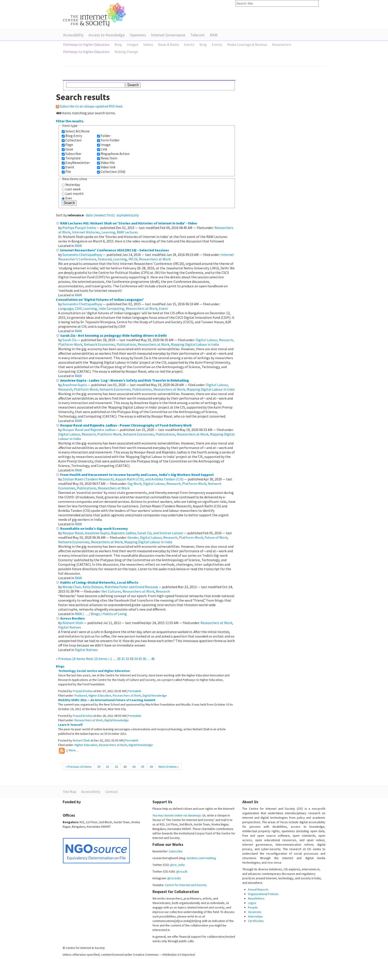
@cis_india (177, 865)
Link (104, 149)
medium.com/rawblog (201, 858)
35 (140, 658)
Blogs (95, 613)
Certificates (256, 921)
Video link (108, 167)
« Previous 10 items (71, 658)
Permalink (134, 691)
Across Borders (72, 618)
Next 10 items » (98, 658)
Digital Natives (69, 627)
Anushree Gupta (74, 385)
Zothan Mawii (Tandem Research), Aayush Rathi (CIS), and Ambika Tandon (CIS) (122, 479)
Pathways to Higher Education (86, 44)
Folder (105, 135)
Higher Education (99, 695)
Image (105, 144)
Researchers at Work (155, 259)
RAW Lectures (127, 232)
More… (74, 750)
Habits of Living (115, 613)
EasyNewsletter (77, 162)
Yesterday (72, 184)
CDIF (78, 308)
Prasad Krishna (83, 691)
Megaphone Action (115, 153)
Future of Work (216, 537)
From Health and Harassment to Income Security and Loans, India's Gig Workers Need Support (137, 474)
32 (127, 658)
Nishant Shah (72, 622)
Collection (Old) (113, 171)
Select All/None (77, 131)
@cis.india (174, 878)
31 (123, 658)
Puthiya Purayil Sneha (79, 227)
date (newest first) (100, 215)
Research (226, 340)
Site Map (69, 791)
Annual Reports (258, 889)
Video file (108, 162)
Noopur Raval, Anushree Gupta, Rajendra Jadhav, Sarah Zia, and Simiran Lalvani (122, 533)
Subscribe (176, 851)
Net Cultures (111, 591)
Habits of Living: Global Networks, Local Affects (99, 582)
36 (144, 658)
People (253, 907)
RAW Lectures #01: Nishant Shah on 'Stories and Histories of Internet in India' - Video (128, 223)
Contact (111, 791)
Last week (73, 189)
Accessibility (73, 34)
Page (69, 144)
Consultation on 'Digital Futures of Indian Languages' (100, 299)
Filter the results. (70, 121)
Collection (73, 140)
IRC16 (132, 259)
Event (69, 167)
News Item (109, 158)
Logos (252, 903)
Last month (74, 193)
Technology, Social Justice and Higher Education (94, 671)
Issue (69, 149)
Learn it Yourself (70, 725)
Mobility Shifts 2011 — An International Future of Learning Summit (106, 700)
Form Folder (110, 140)
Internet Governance (168, 34)
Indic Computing (111, 308)
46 (153, 658)
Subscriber (73, 153)
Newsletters (256, 898)
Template (73, 158)
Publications (126, 344)
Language (65, 308)
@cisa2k (181, 871)
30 (119, 658)
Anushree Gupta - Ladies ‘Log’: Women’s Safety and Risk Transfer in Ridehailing (124, 380)
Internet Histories (86, 232)
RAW (214, 34)
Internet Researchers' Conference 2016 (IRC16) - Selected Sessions (114, 250)
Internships (255, 916)
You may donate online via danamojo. (177, 815)
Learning (108, 232)
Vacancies (254, 912)
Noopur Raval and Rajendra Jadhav (88, 429)
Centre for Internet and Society (186, 885)
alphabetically (128, 215)
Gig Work (134, 483)
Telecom (197, 34)
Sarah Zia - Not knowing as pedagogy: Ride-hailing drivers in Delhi (113, 335)
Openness (138, 34)
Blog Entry (73, 135)
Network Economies (99, 344)
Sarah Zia (69, 340)
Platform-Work (70, 344)
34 (136, 658)
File (68, 171)
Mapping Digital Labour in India (195, 344)
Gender (133, 537)
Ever (68, 198)
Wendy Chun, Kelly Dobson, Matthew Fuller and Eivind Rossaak (110, 587)
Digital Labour (206, 340)
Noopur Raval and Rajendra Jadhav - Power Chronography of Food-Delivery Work (126, 425)
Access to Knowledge (106, 34)
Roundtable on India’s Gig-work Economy (94, 528)
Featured (105, 259)
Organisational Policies (263, 894)
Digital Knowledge (155, 695)
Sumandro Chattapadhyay (82, 254)
